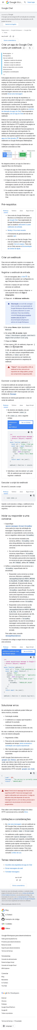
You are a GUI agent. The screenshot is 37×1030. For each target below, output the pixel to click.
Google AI (4, 1010)
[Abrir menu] (3, 2)
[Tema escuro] (28, 432)
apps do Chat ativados (9, 138)
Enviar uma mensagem (15, 94)
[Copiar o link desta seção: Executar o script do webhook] (29, 483)
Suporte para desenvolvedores (11, 948)
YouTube (4, 986)
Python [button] (14, 211)
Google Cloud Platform (8, 1007)
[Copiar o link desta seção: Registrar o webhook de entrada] (32, 272)
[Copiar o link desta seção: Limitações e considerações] (32, 819)
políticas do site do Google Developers (24, 899)
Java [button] (21, 211)
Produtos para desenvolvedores (11, 942)
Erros (26, 812)
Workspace (19, 2)
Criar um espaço (19, 244)
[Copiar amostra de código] (31, 432)
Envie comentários (10, 40)
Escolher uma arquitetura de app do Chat (18, 865)
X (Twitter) (5, 983)
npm (14, 236)
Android (4, 998)
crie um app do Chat (16, 114)
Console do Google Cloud (9, 965)
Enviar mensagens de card (14, 868)
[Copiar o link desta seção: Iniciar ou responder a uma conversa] (13, 519)
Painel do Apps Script (8, 962)
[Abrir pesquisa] (25, 2)
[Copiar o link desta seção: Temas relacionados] (24, 860)
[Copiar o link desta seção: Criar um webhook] (22, 257)
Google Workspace (16, 30)
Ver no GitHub (25, 422)
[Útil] (10, 36)
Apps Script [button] (30, 211)
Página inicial (5, 30)
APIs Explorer (5, 968)
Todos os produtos (7, 1013)
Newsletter (5, 979)
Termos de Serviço (7, 951)
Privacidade (18, 1021)
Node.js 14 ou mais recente (17, 230)
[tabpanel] (18, 232)
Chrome (4, 1001)
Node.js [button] (5, 211)
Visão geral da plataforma (9, 939)
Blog (3, 976)
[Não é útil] (13, 36)
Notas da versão (6, 945)
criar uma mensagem (14, 824)
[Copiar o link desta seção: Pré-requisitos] (18, 205)
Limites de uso (16, 853)
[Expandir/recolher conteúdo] (12, 53)
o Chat (23, 277)
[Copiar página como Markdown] (29, 48)
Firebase (4, 1004)
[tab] (6, 210)
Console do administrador (9, 959)
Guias (5, 32)
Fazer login (31, 2)
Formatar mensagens (12, 872)
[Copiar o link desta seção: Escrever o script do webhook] (30, 381)
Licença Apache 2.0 (23, 897)
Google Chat (7, 8)
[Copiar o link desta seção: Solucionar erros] (20, 705)
